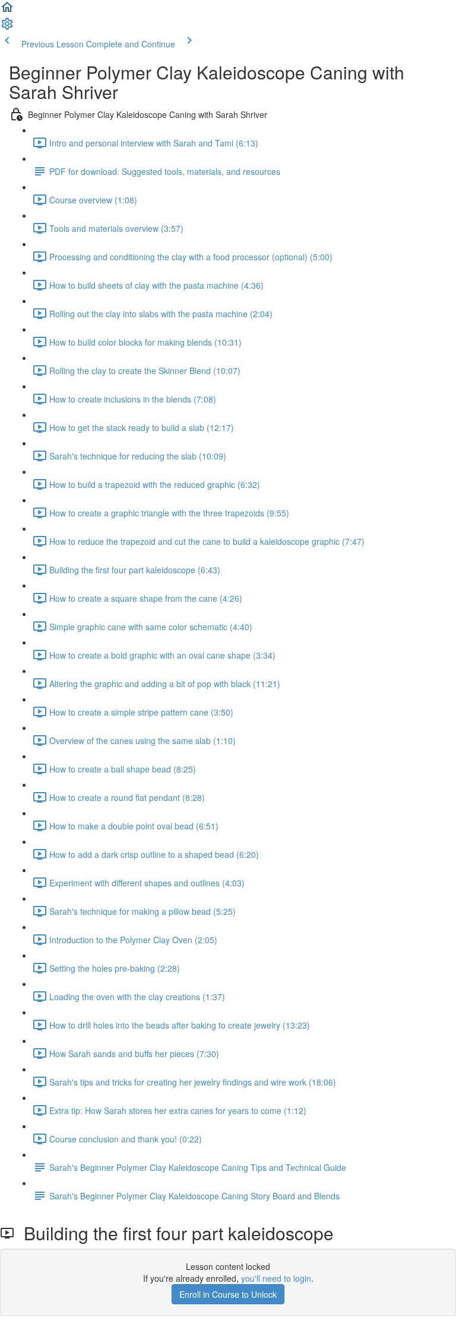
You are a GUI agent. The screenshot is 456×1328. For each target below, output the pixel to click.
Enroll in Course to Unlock (228, 1294)
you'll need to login (276, 1278)
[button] (7, 11)
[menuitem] (7, 27)
